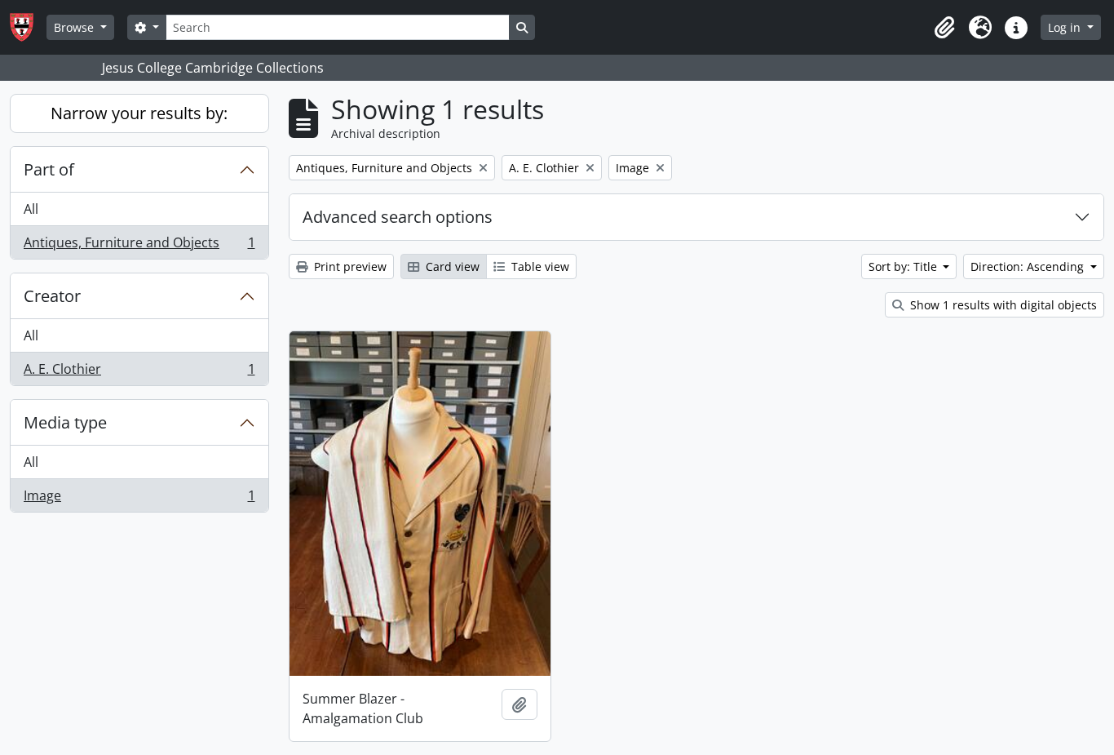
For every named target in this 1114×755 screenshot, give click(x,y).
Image (139, 499)
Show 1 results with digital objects (1002, 305)
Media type (65, 422)
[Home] (28, 27)
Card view (451, 266)
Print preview (349, 266)
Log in (1066, 27)
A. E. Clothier (139, 372)
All (31, 209)
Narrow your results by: (139, 113)
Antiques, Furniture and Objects (139, 246)
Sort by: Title (904, 266)
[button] (944, 28)
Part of (49, 169)
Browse (75, 27)
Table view (538, 266)
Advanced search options (398, 217)
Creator (52, 296)
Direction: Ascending (1028, 266)
